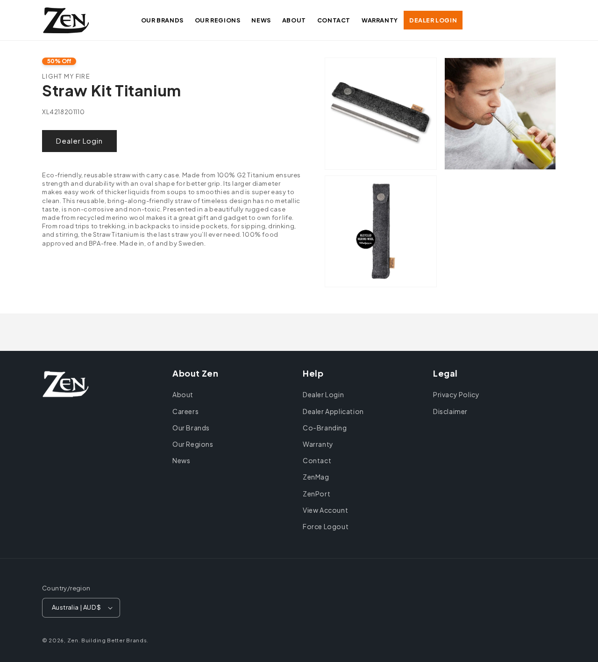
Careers (185, 411)
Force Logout (326, 526)
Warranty (318, 444)
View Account (325, 510)
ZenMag (316, 477)
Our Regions (193, 444)
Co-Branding (325, 427)
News (181, 460)
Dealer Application (333, 411)
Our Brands (191, 427)
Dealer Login (79, 140)
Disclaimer (450, 411)
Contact (317, 460)
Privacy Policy (456, 394)
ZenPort (316, 493)
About (182, 394)
